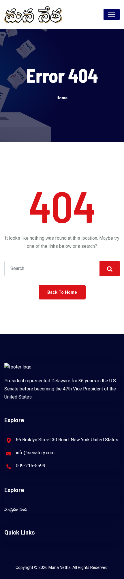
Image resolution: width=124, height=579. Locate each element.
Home (62, 97)
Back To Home (62, 292)
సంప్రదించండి (15, 509)
